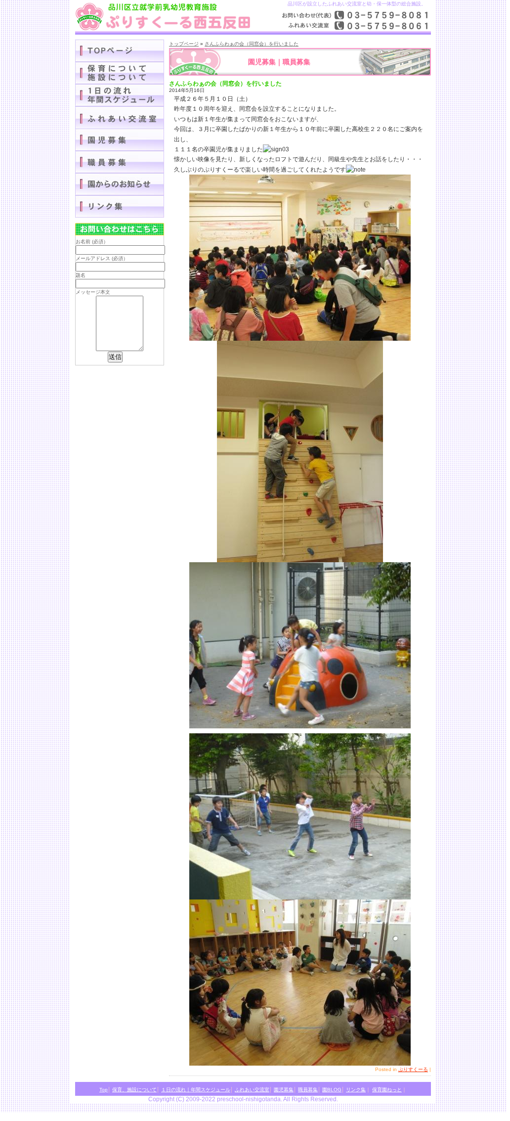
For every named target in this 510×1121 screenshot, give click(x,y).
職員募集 (119, 162)
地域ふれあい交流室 (119, 117)
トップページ (184, 43)
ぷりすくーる (413, 1069)
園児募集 (119, 140)
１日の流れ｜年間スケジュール (119, 95)
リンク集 (119, 206)
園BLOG (119, 184)
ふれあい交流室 (252, 1089)
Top (103, 1089)
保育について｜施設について (119, 73)
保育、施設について (134, 1089)
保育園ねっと (387, 1089)
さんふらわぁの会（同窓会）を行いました (251, 43)
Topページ (119, 51)
